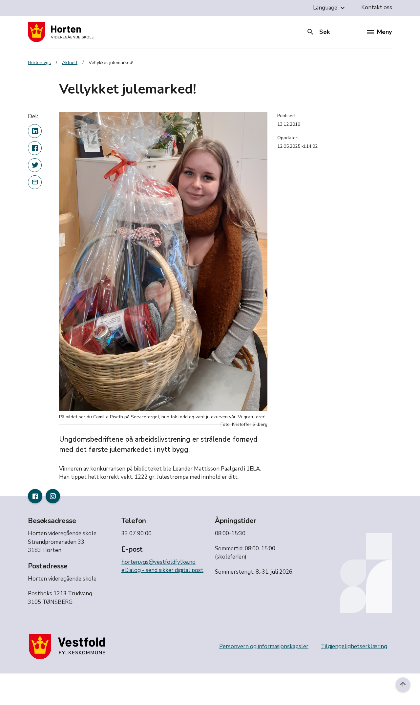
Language (329, 8)
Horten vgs (39, 62)
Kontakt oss (376, 7)
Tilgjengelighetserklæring (354, 646)
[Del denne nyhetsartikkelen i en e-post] (35, 182)
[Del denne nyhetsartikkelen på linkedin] (35, 131)
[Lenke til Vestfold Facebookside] (35, 496)
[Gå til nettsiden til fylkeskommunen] (68, 646)
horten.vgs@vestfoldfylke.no (158, 562)
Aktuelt (69, 62)
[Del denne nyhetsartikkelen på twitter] (35, 165)
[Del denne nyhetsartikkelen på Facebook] (35, 148)
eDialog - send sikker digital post (162, 570)
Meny (384, 32)
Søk (318, 32)
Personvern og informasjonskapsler (263, 646)
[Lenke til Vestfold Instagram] (53, 496)
